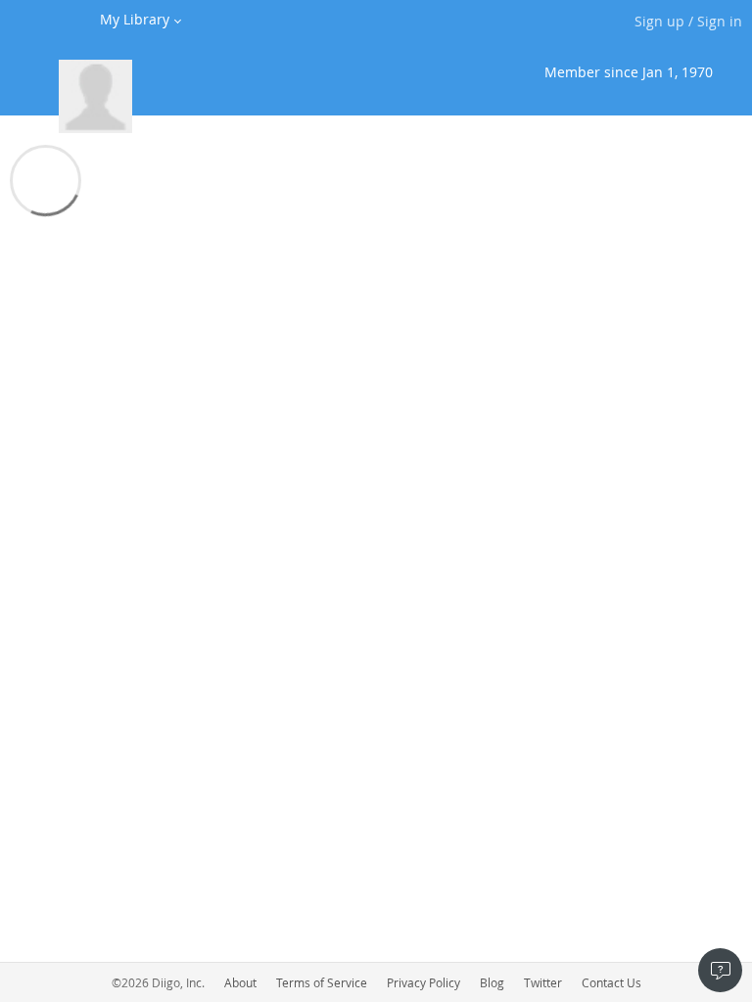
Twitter (543, 982)
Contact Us (611, 982)
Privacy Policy (423, 982)
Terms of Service (321, 982)
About (240, 982)
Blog (492, 982)
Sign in (719, 21)
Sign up (659, 21)
